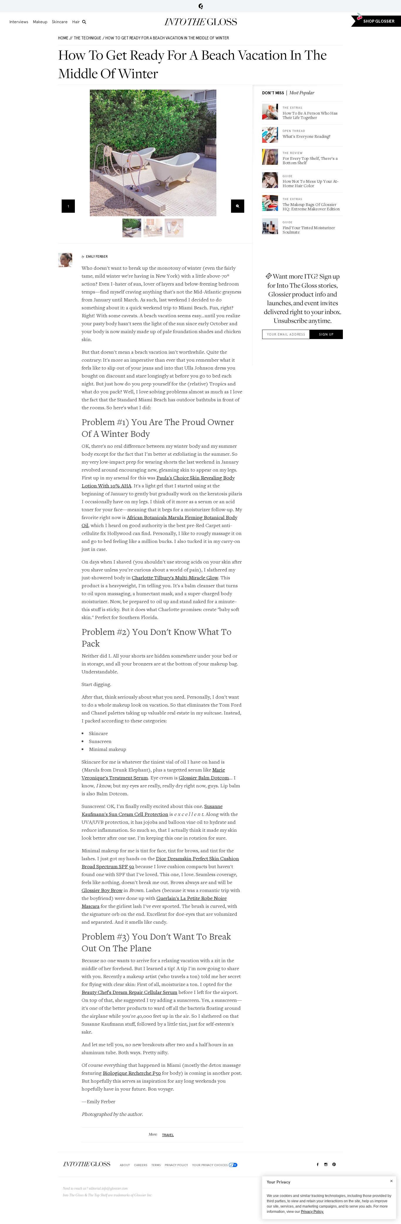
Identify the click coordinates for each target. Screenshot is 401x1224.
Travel (168, 1135)
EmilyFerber (97, 256)
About (125, 1165)
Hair (76, 21)
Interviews (18, 21)
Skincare (60, 21)
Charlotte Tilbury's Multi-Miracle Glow (175, 577)
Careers (140, 1165)
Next (241, 153)
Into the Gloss (200, 21)
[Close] (391, 1181)
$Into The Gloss (86, 1163)
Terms (156, 1165)
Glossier (200, 6)
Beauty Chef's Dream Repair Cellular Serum (129, 992)
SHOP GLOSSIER (379, 21)
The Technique (87, 38)
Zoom (237, 206)
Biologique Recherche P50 (132, 1072)
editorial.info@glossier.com (108, 1188)
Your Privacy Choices (210, 1165)
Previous (64, 153)
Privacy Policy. (312, 1212)
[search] (84, 22)
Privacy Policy (176, 1165)
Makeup (40, 21)
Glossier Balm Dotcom (204, 777)
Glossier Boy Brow (102, 890)
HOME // (65, 38)
